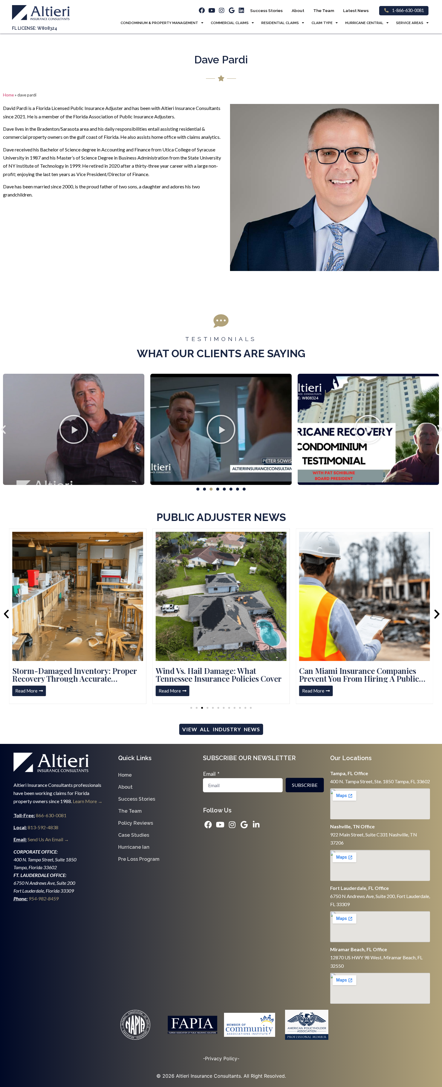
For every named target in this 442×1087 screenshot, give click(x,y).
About (298, 10)
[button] (197, 489)
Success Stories (266, 10)
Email (209, 773)
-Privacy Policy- (221, 1058)
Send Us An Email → (48, 839)
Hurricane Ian (133, 847)
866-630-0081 (51, 815)
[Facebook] (202, 10)
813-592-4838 (42, 827)
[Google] (231, 10)
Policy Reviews (135, 823)
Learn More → (88, 801)
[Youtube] (211, 10)
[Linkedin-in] (256, 824)
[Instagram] (221, 10)
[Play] (73, 429)
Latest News (356, 10)
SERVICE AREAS (409, 23)
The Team (323, 10)
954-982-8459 (44, 898)
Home (8, 95)
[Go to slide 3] (202, 708)
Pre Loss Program (138, 859)
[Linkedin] (241, 10)
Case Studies (133, 835)
